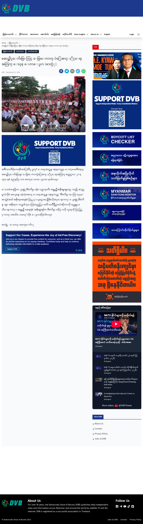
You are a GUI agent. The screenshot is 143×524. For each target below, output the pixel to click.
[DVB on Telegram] (121, 506)
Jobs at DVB (112, 519)
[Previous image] (6, 104)
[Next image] (80, 104)
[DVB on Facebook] (117, 506)
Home (4, 43)
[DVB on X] (132, 506)
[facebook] (61, 71)
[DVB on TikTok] (128, 506)
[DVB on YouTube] (124, 506)
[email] (72, 71)
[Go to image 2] (32, 127)
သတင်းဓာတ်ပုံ (32, 51)
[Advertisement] (71, 24)
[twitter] (67, 71)
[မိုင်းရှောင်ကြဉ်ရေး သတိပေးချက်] (116, 272)
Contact (123, 519)
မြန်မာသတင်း (13, 43)
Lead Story (20, 51)
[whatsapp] (83, 71)
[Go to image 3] (39, 127)
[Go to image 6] (62, 127)
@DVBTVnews (125, 405)
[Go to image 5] (55, 127)
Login (131, 34)
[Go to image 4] (47, 127)
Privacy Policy (135, 519)
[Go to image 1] (24, 127)
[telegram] (78, 71)
